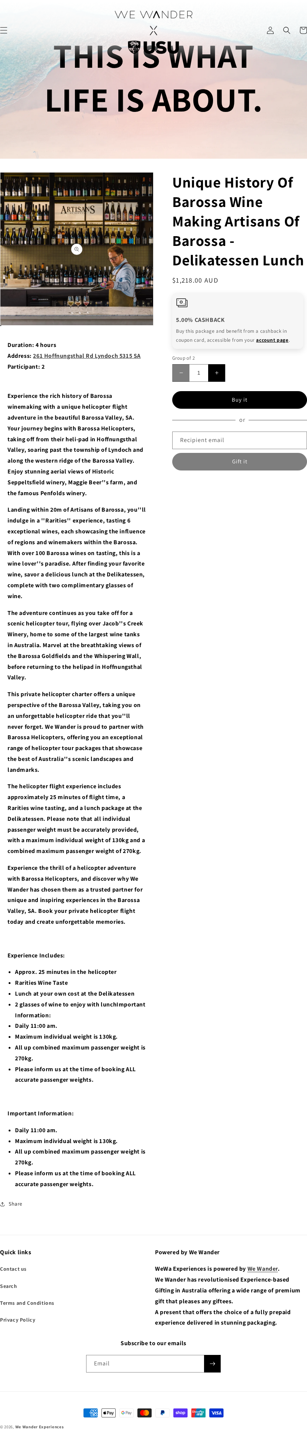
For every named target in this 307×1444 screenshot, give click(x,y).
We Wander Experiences (39, 1426)
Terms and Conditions (27, 1303)
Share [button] (15, 1203)
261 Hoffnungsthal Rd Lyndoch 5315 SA (87, 356)
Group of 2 (183, 358)
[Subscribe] (212, 1364)
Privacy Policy (17, 1319)
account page (272, 339)
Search (8, 1286)
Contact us (13, 1268)
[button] (287, 30)
